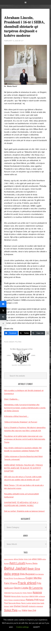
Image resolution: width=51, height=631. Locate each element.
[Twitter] (3, 310)
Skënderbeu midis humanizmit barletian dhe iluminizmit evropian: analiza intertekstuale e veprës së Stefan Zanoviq (25, 407)
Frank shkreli (27, 582)
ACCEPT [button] (36, 627)
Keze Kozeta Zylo (16, 593)
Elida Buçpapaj (27, 573)
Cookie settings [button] (22, 627)
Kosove (7, 596)
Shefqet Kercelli (21, 606)
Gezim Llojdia (21, 588)
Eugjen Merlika (33, 578)
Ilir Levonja (36, 588)
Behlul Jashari (15, 568)
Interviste (7, 592)
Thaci (19, 610)
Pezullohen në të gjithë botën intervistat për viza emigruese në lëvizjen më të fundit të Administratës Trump (24, 439)
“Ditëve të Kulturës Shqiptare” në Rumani (20, 422)
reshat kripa (35, 603)
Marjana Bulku (16, 596)
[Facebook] (3, 304)
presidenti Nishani (19, 600)
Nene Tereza (8, 600)
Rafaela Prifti (32, 599)
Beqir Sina (33, 568)
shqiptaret (39, 606)
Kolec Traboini (27, 593)
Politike (18, 342)
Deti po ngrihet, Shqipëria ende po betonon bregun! (24, 511)
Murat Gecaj (25, 596)
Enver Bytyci (8, 578)
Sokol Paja (10, 610)
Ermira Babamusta (19, 578)
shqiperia (32, 606)
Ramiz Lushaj (26, 603)
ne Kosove (41, 596)
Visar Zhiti (32, 610)
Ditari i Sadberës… (11, 399)
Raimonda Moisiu (14, 603)
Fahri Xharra (10, 583)
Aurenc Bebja (32, 563)
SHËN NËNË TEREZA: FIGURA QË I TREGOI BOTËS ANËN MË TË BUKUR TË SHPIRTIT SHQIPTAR (23, 468)
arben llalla (37, 559)
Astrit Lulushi (17, 563)
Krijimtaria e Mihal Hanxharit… (16, 416)
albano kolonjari (8, 559)
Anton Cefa (27, 559)
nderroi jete (33, 596)
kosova (37, 592)
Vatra (24, 610)
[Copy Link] (3, 317)
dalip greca (11, 573)
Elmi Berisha (39, 574)
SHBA (11, 606)
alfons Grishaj (18, 559)
